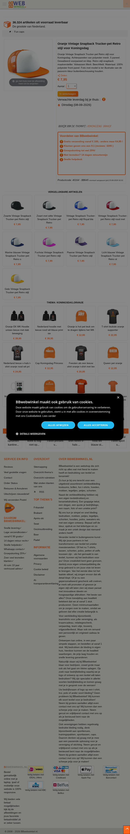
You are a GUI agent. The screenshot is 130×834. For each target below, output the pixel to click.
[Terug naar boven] (126, 830)
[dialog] (64, 417)
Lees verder (49, 416)
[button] (30, 433)
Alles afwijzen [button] (58, 424)
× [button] (118, 397)
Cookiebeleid (33, 416)
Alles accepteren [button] (96, 424)
